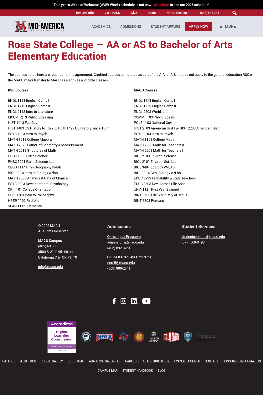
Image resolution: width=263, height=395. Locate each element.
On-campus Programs (124, 236)
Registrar (76, 361)
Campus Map (108, 370)
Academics (101, 26)
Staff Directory (156, 361)
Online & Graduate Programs (129, 257)
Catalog (9, 361)
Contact (211, 361)
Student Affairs (165, 26)
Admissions (130, 26)
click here (161, 4)
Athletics (28, 361)
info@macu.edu (50, 266)
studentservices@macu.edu (203, 236)
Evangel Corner (187, 361)
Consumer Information (242, 361)
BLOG (161, 370)
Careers (132, 361)
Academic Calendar (105, 361)
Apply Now (198, 26)
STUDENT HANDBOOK (137, 370)
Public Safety (52, 361)
